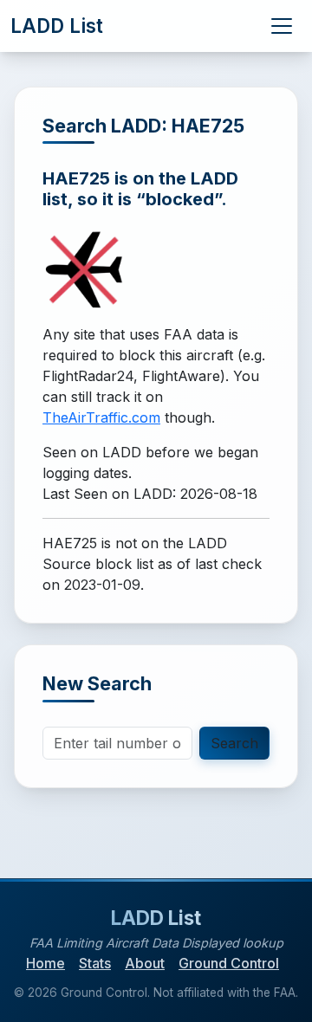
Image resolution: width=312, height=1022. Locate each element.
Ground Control (229, 963)
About (145, 963)
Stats (95, 963)
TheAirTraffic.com (101, 417)
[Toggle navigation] (282, 26)
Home (45, 963)
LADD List (56, 25)
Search (234, 743)
